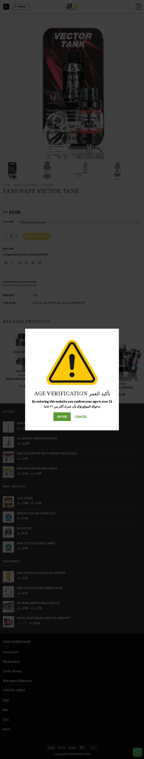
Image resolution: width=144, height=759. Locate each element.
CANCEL (81, 416)
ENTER (62, 416)
